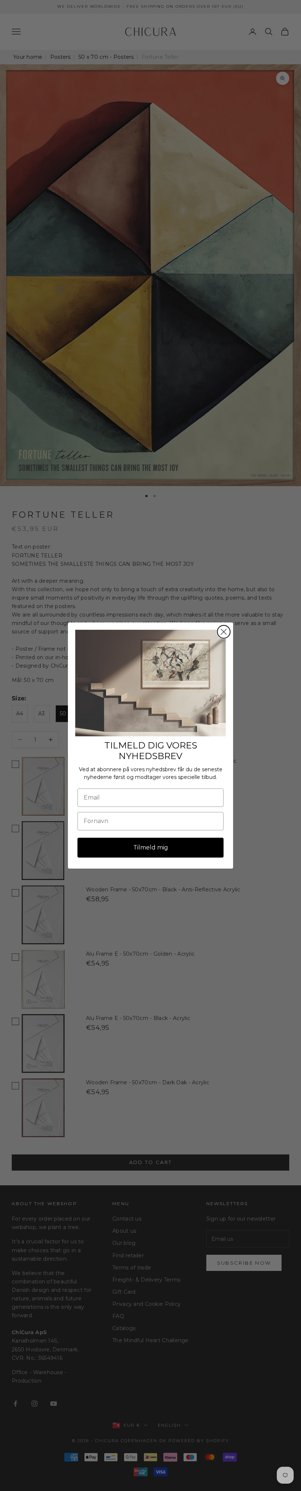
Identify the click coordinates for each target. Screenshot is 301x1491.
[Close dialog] (223, 631)
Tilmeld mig (150, 847)
